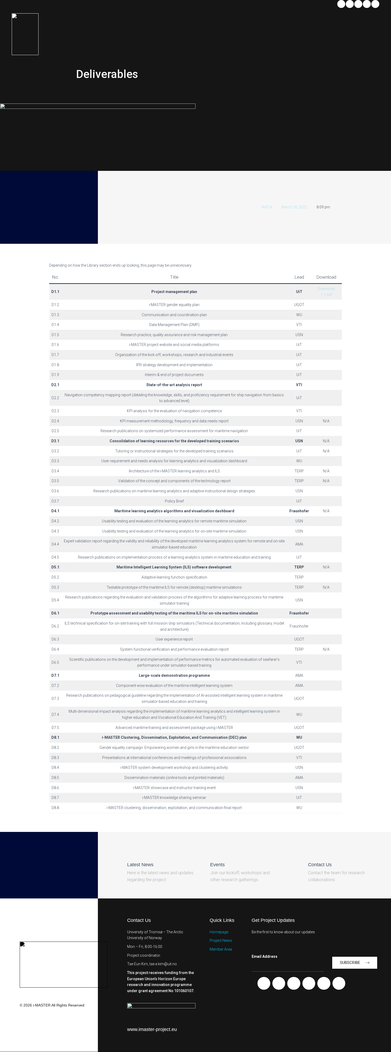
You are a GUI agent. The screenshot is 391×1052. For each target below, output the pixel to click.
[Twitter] (367, 4)
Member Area (221, 949)
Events (217, 864)
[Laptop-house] (338, 983)
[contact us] (312, 851)
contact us (320, 864)
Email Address (264, 956)
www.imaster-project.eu (152, 1029)
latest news (140, 864)
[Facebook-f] (263, 983)
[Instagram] (375, 4)
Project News (221, 940)
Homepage (219, 932)
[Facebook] (350, 4)
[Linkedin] (341, 4)
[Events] (214, 851)
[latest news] (131, 851)
